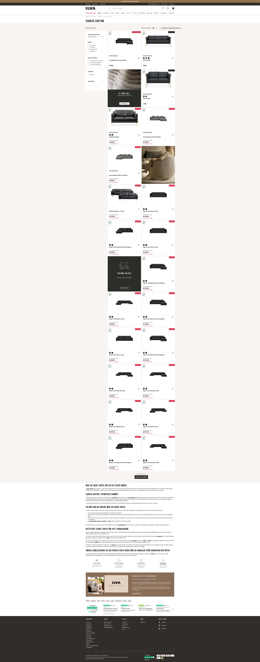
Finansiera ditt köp (124, 288)
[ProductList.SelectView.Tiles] (156, 28)
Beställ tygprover (124, 103)
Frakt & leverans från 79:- (154, 4)
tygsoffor (114, 545)
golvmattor (103, 521)
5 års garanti (164, 4)
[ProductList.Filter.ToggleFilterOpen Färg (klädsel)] (103, 81)
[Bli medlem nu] (108, 584)
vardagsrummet (89, 488)
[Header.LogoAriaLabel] (90, 8)
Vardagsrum (100, 16)
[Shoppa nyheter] (158, 165)
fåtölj (150, 540)
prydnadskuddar (93, 521)
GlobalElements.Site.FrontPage (91, 16)
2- (128, 540)
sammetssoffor (131, 497)
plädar (99, 521)
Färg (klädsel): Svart (92, 36)
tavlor (110, 521)
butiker (152, 553)
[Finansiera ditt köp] (124, 274)
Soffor (105, 16)
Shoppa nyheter (158, 180)
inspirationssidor (121, 525)
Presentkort (171, 4)
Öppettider (88, 4)
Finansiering (102, 4)
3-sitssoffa (134, 540)
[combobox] (167, 28)
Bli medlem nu (136, 593)
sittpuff (144, 540)
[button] (139, 58)
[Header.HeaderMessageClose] (258, 1)
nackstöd (96, 542)
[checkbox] (96, 45)
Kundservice (95, 4)
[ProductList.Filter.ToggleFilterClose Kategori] (103, 42)
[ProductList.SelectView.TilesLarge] (153, 28)
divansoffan (159, 536)
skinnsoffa (115, 497)
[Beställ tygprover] (124, 88)
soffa (108, 538)
